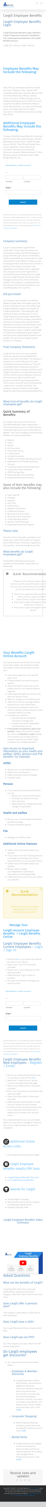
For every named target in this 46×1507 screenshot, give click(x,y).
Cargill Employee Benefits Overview (23, 1177)
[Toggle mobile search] (37, 3)
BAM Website (34, 1488)
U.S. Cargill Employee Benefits (20, 1180)
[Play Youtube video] (23, 1263)
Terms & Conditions (11, 228)
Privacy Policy (36, 225)
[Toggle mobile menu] (41, 3)
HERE (18, 1410)
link (17, 959)
